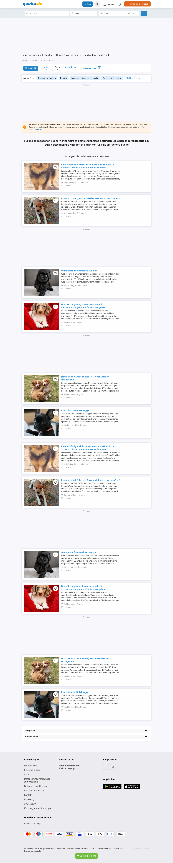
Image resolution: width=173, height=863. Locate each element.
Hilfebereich (30, 765)
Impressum (30, 803)
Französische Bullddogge (75, 410)
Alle (46, 68)
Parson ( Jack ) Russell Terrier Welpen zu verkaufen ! (90, 198)
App (89, 4)
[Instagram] (113, 767)
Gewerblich (70, 68)
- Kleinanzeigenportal (70, 767)
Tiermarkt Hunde (46, 78)
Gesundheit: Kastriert (111, 78)
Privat (62, 78)
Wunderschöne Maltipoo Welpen (79, 270)
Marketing (29, 799)
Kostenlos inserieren (138, 4)
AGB (26, 774)
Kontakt (28, 795)
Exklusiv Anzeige (32, 823)
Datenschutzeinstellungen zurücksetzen (37, 780)
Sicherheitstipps (32, 770)
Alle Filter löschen (133, 78)
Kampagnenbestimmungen (38, 808)
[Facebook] (106, 767)
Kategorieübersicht (34, 790)
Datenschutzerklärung (35, 786)
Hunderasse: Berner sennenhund (84, 78)
